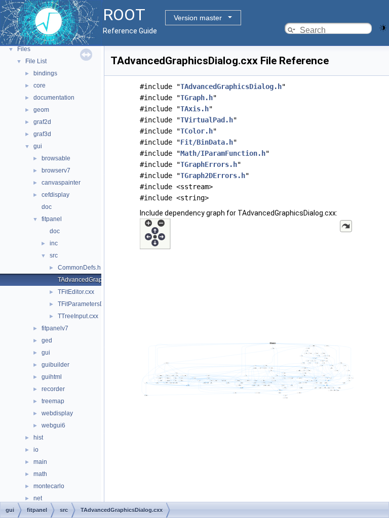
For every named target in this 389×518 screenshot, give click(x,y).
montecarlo (48, 486)
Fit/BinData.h (206, 142)
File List (36, 61)
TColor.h (196, 131)
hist (38, 437)
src (54, 255)
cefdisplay (55, 194)
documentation (53, 97)
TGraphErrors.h (208, 164)
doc (47, 206)
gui (37, 146)
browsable (56, 158)
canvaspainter (61, 182)
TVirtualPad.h (206, 120)
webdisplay (57, 413)
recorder (53, 389)
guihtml (52, 376)
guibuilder (55, 364)
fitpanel (52, 219)
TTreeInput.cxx (78, 316)
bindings (45, 73)
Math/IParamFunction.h (222, 153)
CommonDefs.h (79, 267)
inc (54, 243)
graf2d (42, 121)
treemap (53, 401)
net (37, 498)
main (40, 461)
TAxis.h (194, 109)
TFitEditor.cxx (76, 291)
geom (41, 109)
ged (47, 340)
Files (23, 49)
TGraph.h (196, 98)
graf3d (42, 134)
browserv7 (56, 170)
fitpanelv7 (55, 328)
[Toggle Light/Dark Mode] (382, 27)
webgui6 (53, 425)
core (39, 85)
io (35, 449)
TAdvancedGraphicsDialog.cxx (100, 279)
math (40, 474)
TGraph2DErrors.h (212, 175)
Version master (198, 18)
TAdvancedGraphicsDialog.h (231, 86)
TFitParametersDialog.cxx (93, 304)
